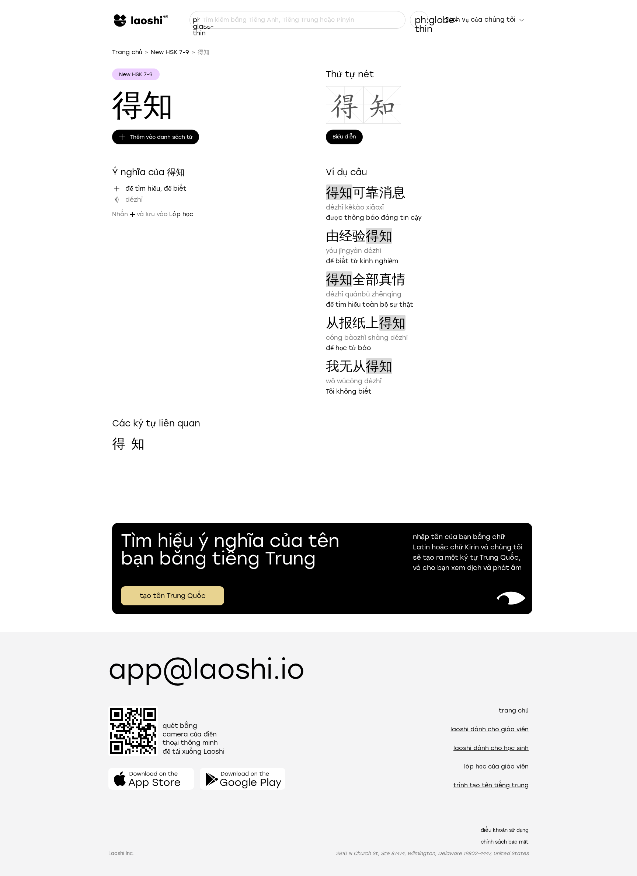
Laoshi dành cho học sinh (491, 748)
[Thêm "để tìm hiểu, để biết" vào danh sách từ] (116, 188)
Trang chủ (127, 52)
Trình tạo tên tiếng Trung (491, 785)
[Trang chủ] (140, 20)
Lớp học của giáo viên (496, 766)
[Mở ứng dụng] (151, 779)
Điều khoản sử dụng (505, 830)
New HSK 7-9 (170, 52)
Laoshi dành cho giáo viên (489, 729)
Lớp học (181, 214)
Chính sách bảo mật (505, 842)
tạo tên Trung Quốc (173, 596)
